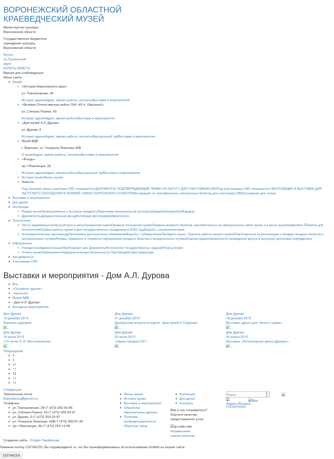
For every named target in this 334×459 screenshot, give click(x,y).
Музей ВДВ (20, 297)
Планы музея (173, 247)
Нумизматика (172, 211)
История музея (33, 177)
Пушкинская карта (97, 224)
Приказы (48, 252)
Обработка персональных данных (140, 409)
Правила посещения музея (131, 224)
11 (14, 369)
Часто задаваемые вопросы (42, 224)
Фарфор (188, 211)
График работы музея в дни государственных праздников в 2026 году (92, 229)
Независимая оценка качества (182, 433)
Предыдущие (13, 350)
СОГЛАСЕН (11, 455)
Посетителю (21, 220)
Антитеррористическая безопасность (83, 252)
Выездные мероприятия (30, 306)
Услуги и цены (73, 224)
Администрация (51, 247)
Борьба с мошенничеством (164, 229)
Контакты (186, 403)
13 (14, 378)
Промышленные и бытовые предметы (69, 211)
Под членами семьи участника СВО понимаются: (58, 188)
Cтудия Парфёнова (44, 440)
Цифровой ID (297, 224)
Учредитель (30, 247)
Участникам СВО (25, 261)
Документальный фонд (59, 215)
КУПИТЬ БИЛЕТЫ (16, 68)
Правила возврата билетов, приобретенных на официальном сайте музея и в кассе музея (219, 224)
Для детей (20, 202)
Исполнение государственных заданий (134, 247)
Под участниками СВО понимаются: (244, 188)
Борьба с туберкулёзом (144, 234)
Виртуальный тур (105, 136)
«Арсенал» (20, 293)
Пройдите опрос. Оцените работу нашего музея (197, 234)
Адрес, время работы (61, 118)
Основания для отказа (259, 193)
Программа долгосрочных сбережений (98, 234)
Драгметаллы (32, 215)
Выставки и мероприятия (111, 99)
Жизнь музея (53, 177)
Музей (17, 81)
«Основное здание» (27, 288)
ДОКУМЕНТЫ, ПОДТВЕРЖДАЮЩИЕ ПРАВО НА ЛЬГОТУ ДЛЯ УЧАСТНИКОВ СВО (156, 188)
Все (15, 284)
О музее (28, 154)
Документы (97, 247)
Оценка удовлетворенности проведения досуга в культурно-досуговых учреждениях (249, 238)
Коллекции (20, 206)
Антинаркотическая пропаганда (45, 234)
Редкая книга (31, 211)
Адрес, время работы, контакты (68, 99)
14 (14, 382)
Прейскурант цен (76, 247)
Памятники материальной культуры (124, 211)
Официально (22, 243)
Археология (120, 215)
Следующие (12, 389)
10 (14, 364)
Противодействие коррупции (132, 252)
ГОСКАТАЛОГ (236, 406)
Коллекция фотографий (94, 215)
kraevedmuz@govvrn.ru (20, 398)
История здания (33, 99)
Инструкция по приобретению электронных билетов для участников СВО (188, 193)
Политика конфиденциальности (140, 418)
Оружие (156, 211)
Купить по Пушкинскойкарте (14, 59)
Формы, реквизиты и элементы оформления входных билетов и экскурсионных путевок (121, 238)
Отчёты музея (32, 252)
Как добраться (23, 256)
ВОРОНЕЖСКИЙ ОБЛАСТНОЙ (62, 13)
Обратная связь (135, 425)
